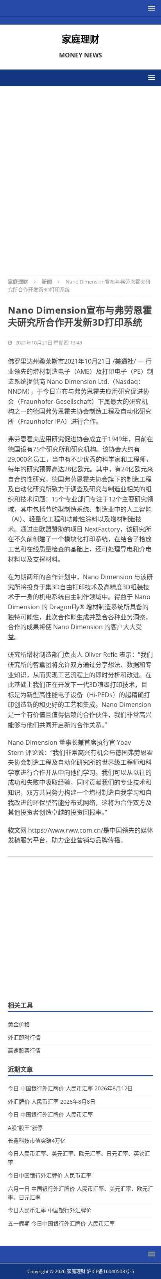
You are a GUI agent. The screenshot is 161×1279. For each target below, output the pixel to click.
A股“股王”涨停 (25, 1127)
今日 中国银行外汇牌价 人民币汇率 (50, 1114)
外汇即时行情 (24, 1037)
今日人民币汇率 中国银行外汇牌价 (49, 1210)
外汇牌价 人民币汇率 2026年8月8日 (51, 1101)
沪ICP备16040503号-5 (110, 1271)
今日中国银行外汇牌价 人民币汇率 (49, 1175)
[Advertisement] (80, 175)
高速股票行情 (24, 1050)
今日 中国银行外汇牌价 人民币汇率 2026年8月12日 (70, 1088)
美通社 (124, 361)
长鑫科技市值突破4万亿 (37, 1140)
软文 (14, 830)
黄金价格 (19, 1024)
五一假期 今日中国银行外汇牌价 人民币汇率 (61, 1223)
